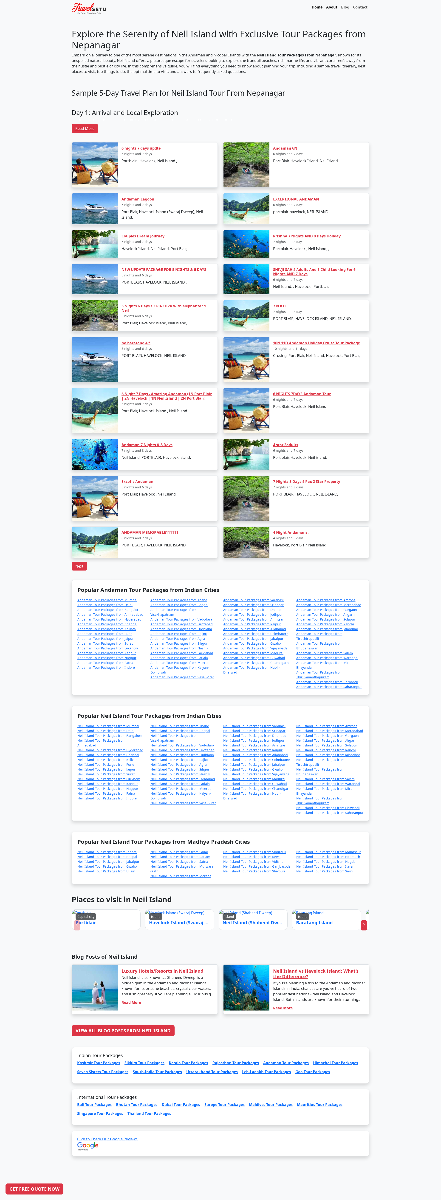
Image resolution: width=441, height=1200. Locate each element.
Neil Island (230, 582)
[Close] (272, 525)
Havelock (207, 582)
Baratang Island (255, 582)
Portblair (184, 582)
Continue (186, 623)
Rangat (209, 610)
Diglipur (232, 610)
